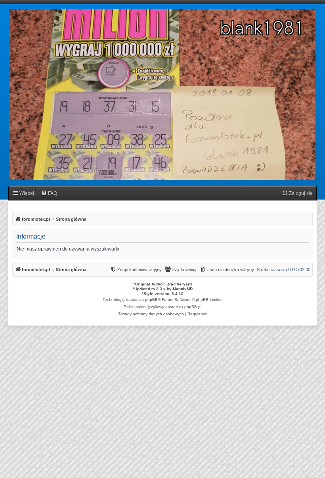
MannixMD (183, 289)
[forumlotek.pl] (162, 94)
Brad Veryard (179, 284)
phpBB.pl (192, 307)
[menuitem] (49, 193)
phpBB (151, 299)
